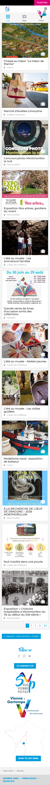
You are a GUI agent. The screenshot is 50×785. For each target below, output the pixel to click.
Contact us (26, 666)
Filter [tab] (41, 20)
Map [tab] (24, 20)
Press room (29, 778)
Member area (11, 778)
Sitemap (20, 771)
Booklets (8, 781)
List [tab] (8, 20)
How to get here (28, 758)
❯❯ (45, 625)
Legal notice (8, 771)
